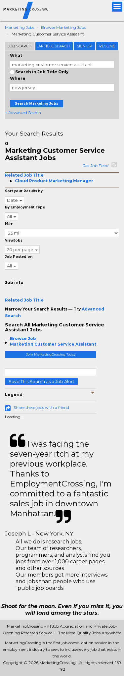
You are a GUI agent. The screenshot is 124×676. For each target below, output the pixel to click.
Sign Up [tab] (84, 46)
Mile (9, 223)
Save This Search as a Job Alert (41, 381)
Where (17, 78)
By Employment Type (25, 207)
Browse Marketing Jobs (63, 27)
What (16, 55)
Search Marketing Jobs (36, 103)
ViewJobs (13, 240)
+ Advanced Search (23, 112)
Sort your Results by (24, 191)
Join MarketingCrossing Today (50, 354)
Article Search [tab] (54, 46)
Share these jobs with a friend (41, 407)
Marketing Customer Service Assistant (53, 344)
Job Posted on (18, 256)
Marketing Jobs (19, 27)
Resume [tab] (107, 46)
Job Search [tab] (19, 46)
